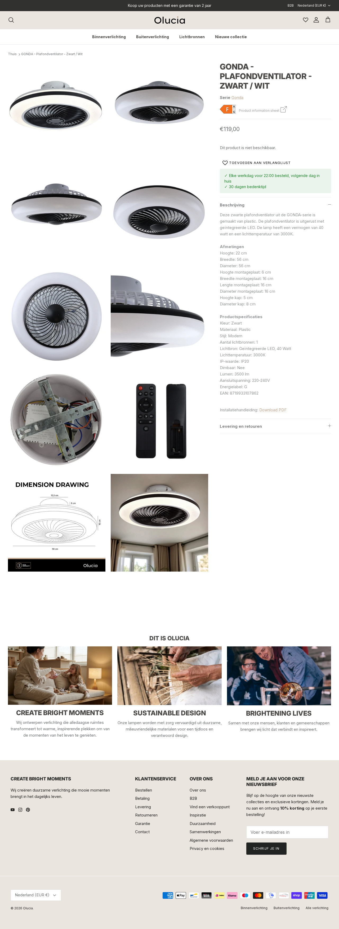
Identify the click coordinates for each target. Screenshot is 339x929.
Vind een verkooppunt (210, 806)
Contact (142, 831)
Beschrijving (232, 205)
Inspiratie (198, 815)
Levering (143, 806)
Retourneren (146, 815)
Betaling (142, 798)
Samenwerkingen (205, 831)
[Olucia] (169, 20)
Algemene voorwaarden (211, 840)
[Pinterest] (28, 810)
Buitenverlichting (152, 36)
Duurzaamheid (203, 823)
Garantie (142, 823)
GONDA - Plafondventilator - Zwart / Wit (52, 54)
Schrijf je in (266, 848)
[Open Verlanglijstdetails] (305, 20)
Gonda (237, 97)
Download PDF (273, 409)
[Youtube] (13, 810)
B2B (291, 5)
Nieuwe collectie (231, 36)
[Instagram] (20, 810)
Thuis (12, 54)
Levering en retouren (241, 426)
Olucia (28, 908)
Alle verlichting (317, 908)
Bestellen (143, 790)
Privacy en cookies (207, 848)
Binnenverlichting (109, 36)
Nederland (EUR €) (312, 5)
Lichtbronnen (192, 36)
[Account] (315, 20)
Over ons (198, 790)
